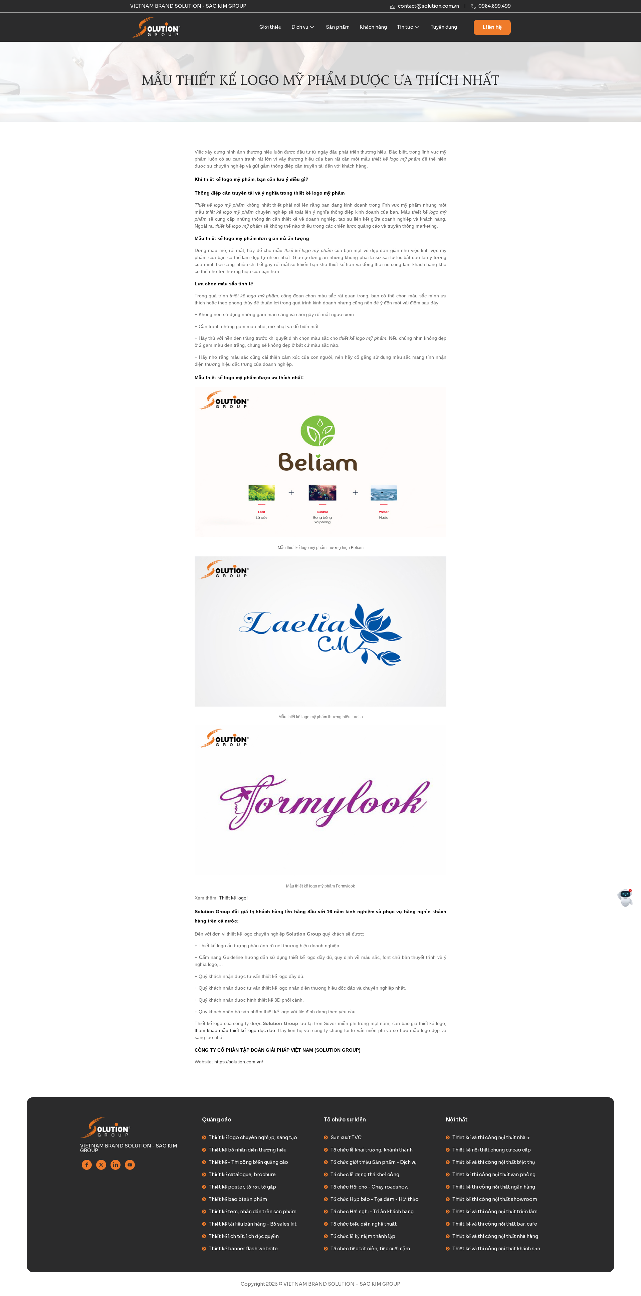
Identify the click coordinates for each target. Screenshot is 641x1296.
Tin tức (405, 27)
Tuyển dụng (444, 27)
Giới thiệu (270, 27)
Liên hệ (492, 27)
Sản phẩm (338, 27)
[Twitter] (101, 1165)
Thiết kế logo (232, 897)
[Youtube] (130, 1165)
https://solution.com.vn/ (238, 1061)
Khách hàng (373, 27)
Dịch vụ (299, 27)
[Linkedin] (116, 1165)
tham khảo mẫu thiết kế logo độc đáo (235, 1030)
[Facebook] (87, 1165)
